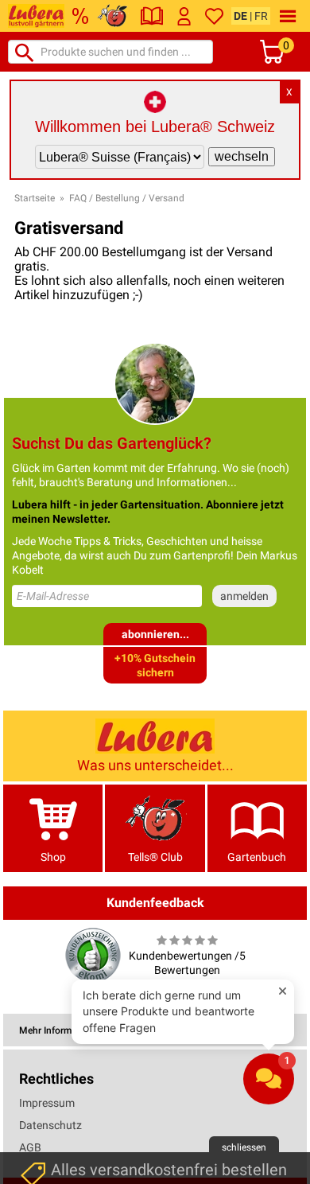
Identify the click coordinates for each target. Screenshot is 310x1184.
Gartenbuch (256, 857)
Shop (53, 857)
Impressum (47, 1102)
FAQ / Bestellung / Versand (126, 198)
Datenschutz (50, 1125)
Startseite (34, 198)
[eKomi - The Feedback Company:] (93, 954)
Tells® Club (155, 857)
